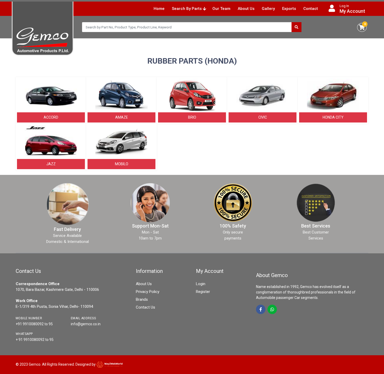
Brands (142, 299)
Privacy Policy (147, 291)
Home (159, 8)
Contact (310, 8)
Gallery (268, 8)
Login (200, 283)
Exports (289, 8)
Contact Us (145, 307)
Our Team (221, 8)
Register (203, 291)
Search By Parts (187, 8)
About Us (246, 8)
